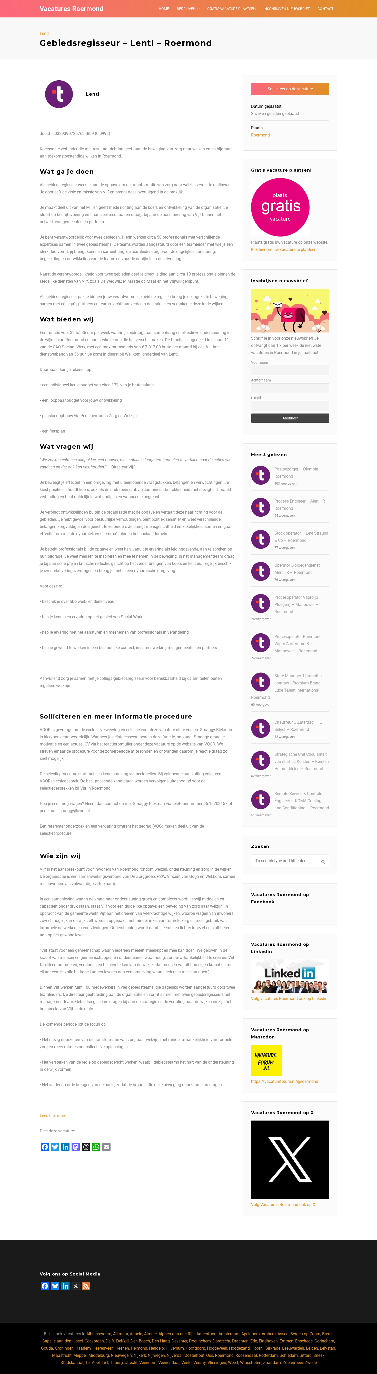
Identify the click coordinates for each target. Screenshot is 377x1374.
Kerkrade (272, 1348)
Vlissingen (216, 1362)
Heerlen (122, 1348)
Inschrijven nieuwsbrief (286, 9)
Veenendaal (169, 1362)
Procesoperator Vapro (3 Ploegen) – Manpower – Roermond (296, 604)
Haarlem (83, 1348)
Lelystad (327, 1348)
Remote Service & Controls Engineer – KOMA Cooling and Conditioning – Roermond (301, 800)
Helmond (139, 1348)
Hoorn (257, 1348)
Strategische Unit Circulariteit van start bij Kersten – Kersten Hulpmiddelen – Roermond (301, 761)
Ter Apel (92, 1362)
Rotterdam (268, 1355)
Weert (233, 1362)
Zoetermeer (293, 1362)
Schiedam (289, 1355)
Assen (283, 1333)
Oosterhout (194, 1355)
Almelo (136, 1333)
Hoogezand (239, 1348)
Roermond (260, 135)
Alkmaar (120, 1333)
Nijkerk (140, 1355)
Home (164, 9)
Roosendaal (246, 1355)
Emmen (286, 1341)
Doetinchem (200, 1341)
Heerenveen (103, 1348)
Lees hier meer (53, 1115)
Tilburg (116, 1362)
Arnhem (269, 1333)
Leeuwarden (293, 1348)
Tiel (105, 1362)
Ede (253, 1341)
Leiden (312, 1348)
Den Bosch (140, 1341)
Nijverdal (175, 1355)
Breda (327, 1333)
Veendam (147, 1362)
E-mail (256, 398)
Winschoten (250, 1362)
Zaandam (272, 1362)
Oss (209, 1355)
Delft (110, 1341)
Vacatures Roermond (71, 8)
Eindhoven (268, 1341)
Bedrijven (186, 9)
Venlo (186, 1362)
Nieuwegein (121, 1355)
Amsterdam (229, 1333)
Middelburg (98, 1355)
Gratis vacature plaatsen (231, 9)
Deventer (179, 1341)
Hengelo (156, 1348)
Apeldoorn (250, 1333)
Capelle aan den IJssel (62, 1341)
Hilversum (175, 1348)
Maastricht (62, 1355)
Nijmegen (156, 1355)
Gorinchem (324, 1341)
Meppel (80, 1355)
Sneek (318, 1355)
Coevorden (94, 1341)
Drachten (240, 1341)
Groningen (64, 1348)
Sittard (306, 1355)
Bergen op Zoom (305, 1333)
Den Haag (161, 1341)
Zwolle (311, 1362)
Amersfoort (206, 1333)
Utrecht (131, 1362)
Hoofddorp (195, 1348)
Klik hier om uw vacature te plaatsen (283, 249)
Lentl (44, 34)
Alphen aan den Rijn (176, 1333)
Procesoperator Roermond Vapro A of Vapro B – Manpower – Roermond (298, 643)
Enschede (304, 1341)
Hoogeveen (217, 1348)
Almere (150, 1333)
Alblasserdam (98, 1333)
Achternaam (261, 380)
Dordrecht (221, 1341)
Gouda (47, 1348)
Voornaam (259, 362)
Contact (325, 9)
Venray (199, 1362)
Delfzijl (122, 1341)
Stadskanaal (72, 1362)
